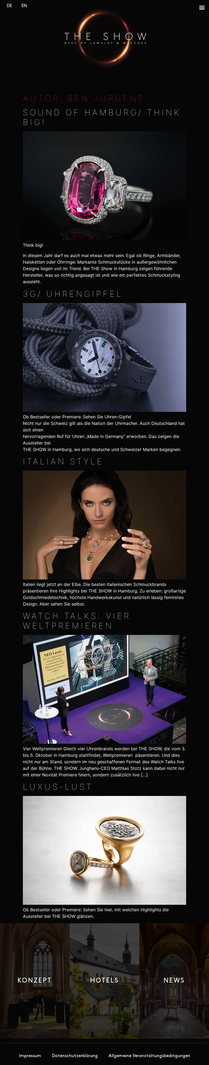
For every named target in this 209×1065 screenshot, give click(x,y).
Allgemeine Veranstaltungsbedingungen (149, 1056)
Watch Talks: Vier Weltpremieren (77, 621)
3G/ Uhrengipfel (73, 294)
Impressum (30, 1056)
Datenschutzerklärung (75, 1056)
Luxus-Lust (58, 787)
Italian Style (63, 461)
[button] (201, 7)
